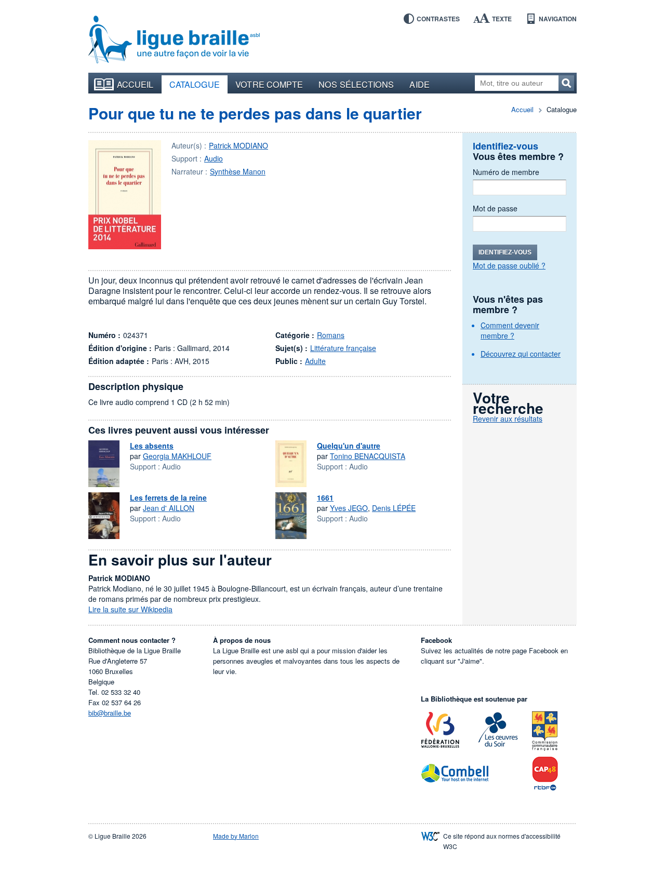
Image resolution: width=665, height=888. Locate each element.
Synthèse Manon (237, 171)
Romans (330, 335)
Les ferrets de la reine (168, 497)
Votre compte (269, 84)
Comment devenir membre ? (510, 330)
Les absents (152, 445)
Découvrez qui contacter (521, 353)
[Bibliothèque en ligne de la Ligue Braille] (174, 40)
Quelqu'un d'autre (348, 445)
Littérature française (343, 348)
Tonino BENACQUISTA (367, 456)
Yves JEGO (349, 508)
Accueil (135, 84)
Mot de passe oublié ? (509, 265)
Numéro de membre (506, 172)
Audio (213, 158)
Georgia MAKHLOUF (177, 456)
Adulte (315, 361)
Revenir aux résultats (507, 418)
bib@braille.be (109, 713)
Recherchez (566, 83)
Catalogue (194, 84)
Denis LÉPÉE (394, 508)
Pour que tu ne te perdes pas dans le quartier (255, 113)
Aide (419, 84)
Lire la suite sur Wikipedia (130, 609)
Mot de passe (495, 208)
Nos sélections (356, 84)
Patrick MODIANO (238, 145)
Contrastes (438, 18)
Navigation (558, 18)
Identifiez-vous (504, 252)
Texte (502, 18)
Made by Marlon (236, 835)
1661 (325, 497)
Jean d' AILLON (168, 508)
